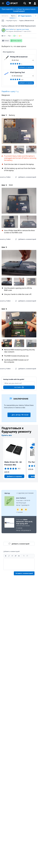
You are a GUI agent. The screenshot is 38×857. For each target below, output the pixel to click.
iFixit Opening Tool (17, 72)
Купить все (7, 435)
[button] (25, 3)
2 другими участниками (26, 493)
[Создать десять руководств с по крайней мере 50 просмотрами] (25, 509)
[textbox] (19, 564)
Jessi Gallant (10, 29)
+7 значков (19, 512)
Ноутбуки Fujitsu (11, 20)
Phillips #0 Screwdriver (19, 57)
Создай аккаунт (19, 11)
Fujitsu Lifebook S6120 (26, 20)
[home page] (12, 3)
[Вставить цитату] (18, 555)
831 (5, 36)
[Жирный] (5, 555)
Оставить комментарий (24, 573)
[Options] (3, 20)
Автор (7, 493)
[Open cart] (30, 3)
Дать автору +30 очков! (20, 415)
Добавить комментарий (19, 378)
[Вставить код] (12, 555)
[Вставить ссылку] (15, 555)
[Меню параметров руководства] (35, 16)
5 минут (6, 40)
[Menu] (3, 3)
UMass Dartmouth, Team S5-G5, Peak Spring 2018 (24, 522)
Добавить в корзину (26, 67)
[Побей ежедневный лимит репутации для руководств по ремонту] (21, 509)
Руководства (15, 16)
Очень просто (17, 40)
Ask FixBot (17, 387)
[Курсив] (9, 555)
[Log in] (35, 3)
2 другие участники (22, 29)
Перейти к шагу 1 (9, 91)
